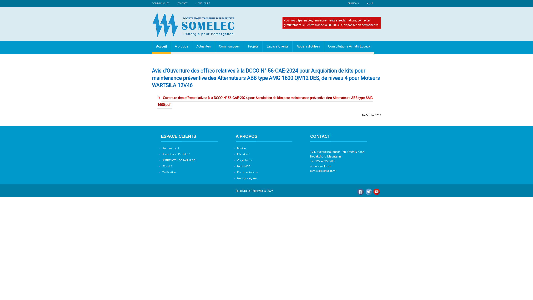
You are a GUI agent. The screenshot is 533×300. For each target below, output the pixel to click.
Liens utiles (203, 3)
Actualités (203, 46)
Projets (253, 46)
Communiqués (160, 3)
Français (353, 3)
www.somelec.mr (321, 166)
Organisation (245, 160)
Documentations (247, 172)
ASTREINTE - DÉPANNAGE (178, 160)
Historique (243, 154)
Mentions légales (247, 178)
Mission (241, 148)
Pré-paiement (170, 148)
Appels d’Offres (308, 46)
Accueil (161, 46)
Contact (182, 3)
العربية (370, 3)
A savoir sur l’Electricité (176, 154)
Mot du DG (243, 166)
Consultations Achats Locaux (349, 46)
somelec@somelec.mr (323, 170)
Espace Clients (278, 46)
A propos (181, 46)
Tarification (169, 172)
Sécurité (167, 166)
